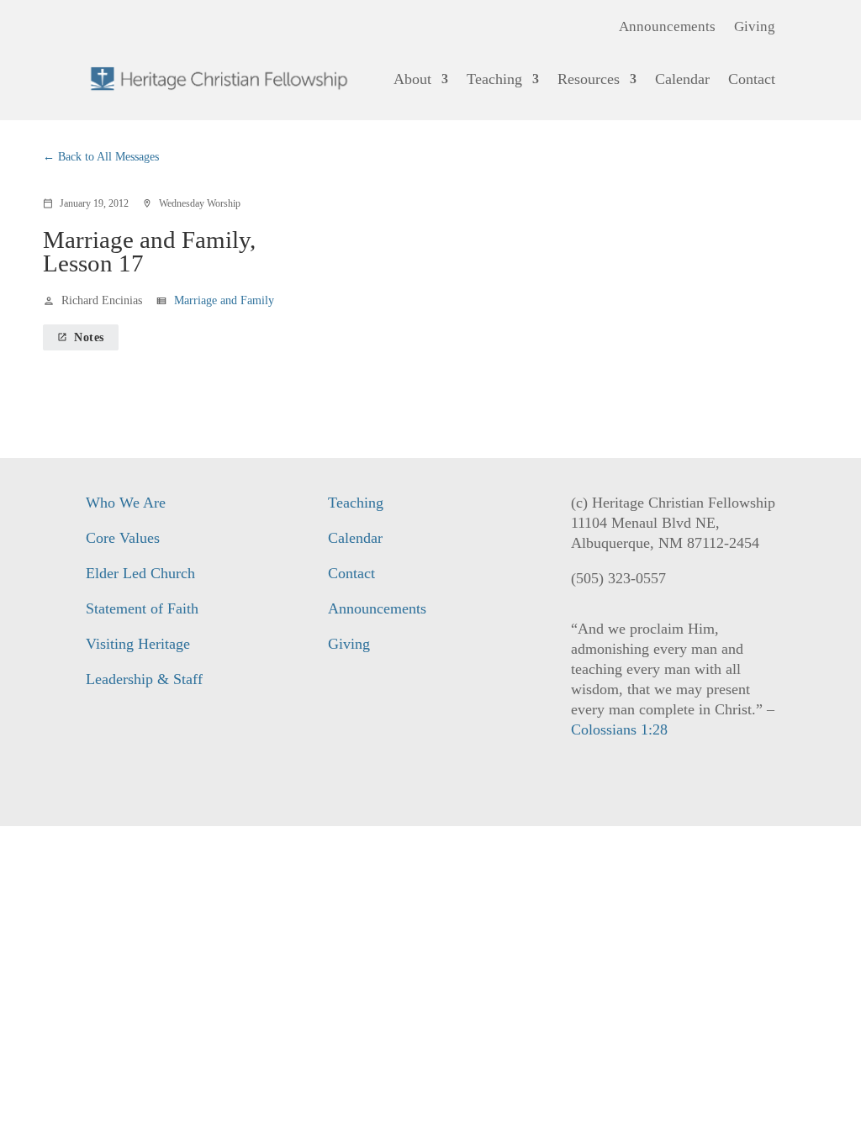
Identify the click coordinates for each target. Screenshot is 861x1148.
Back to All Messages (108, 156)
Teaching (494, 79)
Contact (751, 79)
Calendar (682, 79)
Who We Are (126, 502)
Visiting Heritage (138, 643)
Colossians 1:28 (619, 729)
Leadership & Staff (144, 679)
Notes (80, 337)
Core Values (123, 537)
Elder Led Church (140, 573)
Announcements (667, 27)
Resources (588, 79)
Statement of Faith (142, 608)
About (412, 79)
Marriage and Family (224, 300)
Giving (754, 27)
